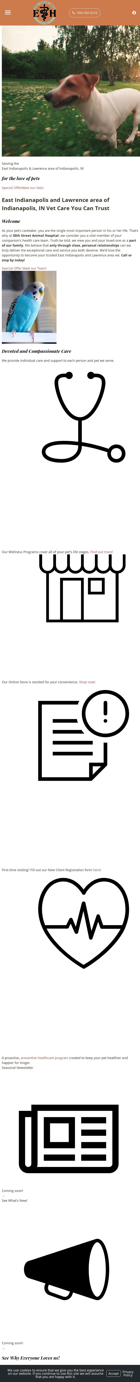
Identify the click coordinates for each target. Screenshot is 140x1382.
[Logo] (44, 12)
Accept (113, 1373)
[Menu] (8, 12)
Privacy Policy (127, 1373)
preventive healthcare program (44, 1058)
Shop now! (87, 682)
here (96, 870)
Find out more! (101, 552)
